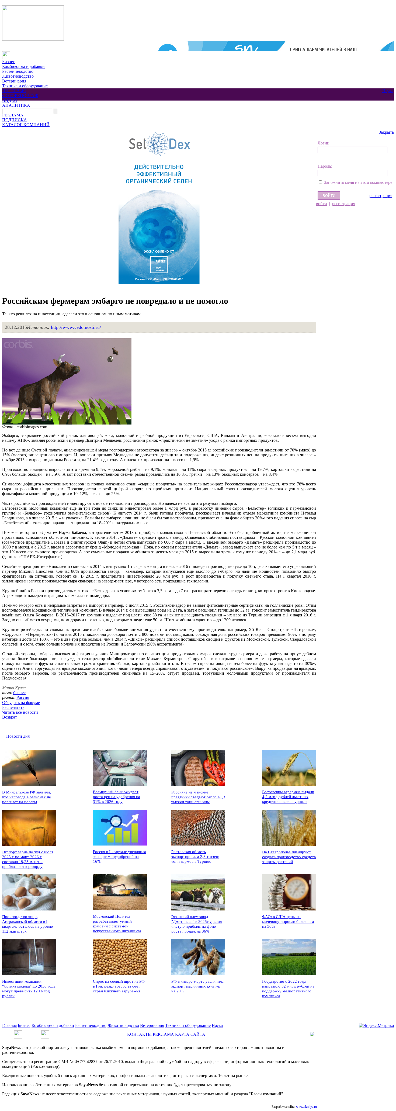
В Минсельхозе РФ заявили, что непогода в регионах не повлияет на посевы (26, 797)
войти (321, 203)
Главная (9, 1025)
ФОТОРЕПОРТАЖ (20, 95)
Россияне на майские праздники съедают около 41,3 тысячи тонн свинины (198, 797)
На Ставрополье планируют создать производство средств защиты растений (289, 857)
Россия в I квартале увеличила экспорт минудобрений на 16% (119, 857)
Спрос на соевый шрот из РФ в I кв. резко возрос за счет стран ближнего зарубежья (119, 986)
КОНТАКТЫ (139, 1034)
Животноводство (18, 76)
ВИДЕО (9, 100)
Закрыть (386, 132)
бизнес (19, 692)
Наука (387, 90)
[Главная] (6, 53)
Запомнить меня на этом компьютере (358, 182)
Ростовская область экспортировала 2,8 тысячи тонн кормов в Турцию (195, 857)
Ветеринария (14, 81)
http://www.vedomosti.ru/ (76, 327)
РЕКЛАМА (12, 115)
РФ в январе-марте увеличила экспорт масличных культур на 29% (197, 986)
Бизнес (8, 61)
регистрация (380, 195)
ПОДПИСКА (14, 120)
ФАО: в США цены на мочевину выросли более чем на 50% (288, 922)
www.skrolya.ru (306, 1107)
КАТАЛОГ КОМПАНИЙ (26, 124)
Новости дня (18, 736)
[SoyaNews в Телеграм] (18, 1032)
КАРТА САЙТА (190, 1034)
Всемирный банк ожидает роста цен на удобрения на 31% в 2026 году (116, 797)
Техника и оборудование (25, 86)
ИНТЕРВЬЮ (14, 90)
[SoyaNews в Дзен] (45, 1032)
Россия (22, 697)
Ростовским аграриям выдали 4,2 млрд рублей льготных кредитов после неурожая (288, 797)
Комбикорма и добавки (23, 66)
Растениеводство (17, 71)
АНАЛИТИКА (16, 105)
